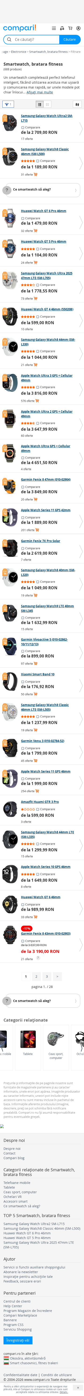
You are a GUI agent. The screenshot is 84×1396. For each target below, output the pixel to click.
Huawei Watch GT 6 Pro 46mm (27, 1233)
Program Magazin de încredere (28, 1310)
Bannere (10, 1320)
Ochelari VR (13, 1196)
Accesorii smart (16, 1201)
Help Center (13, 1306)
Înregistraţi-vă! (18, 1340)
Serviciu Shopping (18, 1329)
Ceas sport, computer (56, 1056)
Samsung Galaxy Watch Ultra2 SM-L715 (34, 1224)
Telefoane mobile (17, 1182)
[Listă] (40, 104)
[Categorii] (53, 28)
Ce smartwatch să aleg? (32, 189)
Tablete (28, 1054)
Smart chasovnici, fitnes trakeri (34, 1363)
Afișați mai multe (40, 92)
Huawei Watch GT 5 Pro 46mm (27, 1238)
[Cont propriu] (78, 28)
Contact (9, 1153)
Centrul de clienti (17, 1301)
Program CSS (14, 1324)
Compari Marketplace (20, 1315)
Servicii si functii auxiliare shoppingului (34, 1267)
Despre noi (12, 1148)
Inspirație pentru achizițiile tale (28, 1276)
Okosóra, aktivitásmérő (28, 1358)
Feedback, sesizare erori (22, 1281)
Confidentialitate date (20, 1375)
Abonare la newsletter (21, 1272)
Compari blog (14, 1158)
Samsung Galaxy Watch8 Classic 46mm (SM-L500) (42, 1228)
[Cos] (70, 28)
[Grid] (47, 104)
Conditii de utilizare (56, 1375)
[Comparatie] (62, 28)
